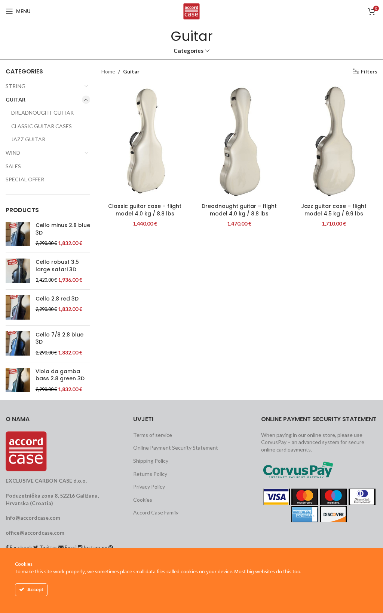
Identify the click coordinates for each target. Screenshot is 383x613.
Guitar (15, 99)
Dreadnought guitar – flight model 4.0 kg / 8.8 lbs (239, 209)
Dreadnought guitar (42, 112)
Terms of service (152, 435)
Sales (13, 166)
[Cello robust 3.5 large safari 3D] (18, 271)
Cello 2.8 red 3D (57, 298)
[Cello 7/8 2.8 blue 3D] (18, 343)
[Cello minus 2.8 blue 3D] (18, 234)
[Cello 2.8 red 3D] (18, 307)
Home (108, 71)
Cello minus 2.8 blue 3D (63, 229)
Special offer (25, 179)
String (15, 86)
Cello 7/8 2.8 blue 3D (59, 338)
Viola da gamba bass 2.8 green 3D (60, 375)
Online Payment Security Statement (175, 447)
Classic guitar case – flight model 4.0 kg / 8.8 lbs (144, 209)
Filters (369, 71)
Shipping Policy (150, 461)
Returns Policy (150, 474)
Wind (13, 153)
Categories (188, 51)
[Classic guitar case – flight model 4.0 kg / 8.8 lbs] (145, 141)
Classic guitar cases (41, 126)
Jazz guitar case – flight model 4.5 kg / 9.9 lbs (334, 209)
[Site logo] (192, 10)
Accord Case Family (155, 512)
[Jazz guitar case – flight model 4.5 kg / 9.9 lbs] (333, 141)
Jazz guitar (28, 139)
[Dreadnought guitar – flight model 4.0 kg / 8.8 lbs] (239, 141)
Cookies (142, 499)
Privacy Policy (149, 486)
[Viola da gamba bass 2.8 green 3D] (18, 380)
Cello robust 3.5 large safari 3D (57, 266)
